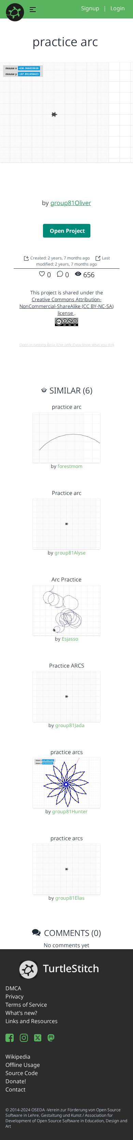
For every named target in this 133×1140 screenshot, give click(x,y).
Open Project (67, 230)
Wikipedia (17, 1056)
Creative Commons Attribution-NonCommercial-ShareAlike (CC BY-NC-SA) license (66, 306)
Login (117, 8)
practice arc (67, 407)
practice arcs (66, 752)
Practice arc (67, 493)
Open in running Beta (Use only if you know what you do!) (66, 344)
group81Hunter (70, 811)
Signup (90, 8)
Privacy (14, 996)
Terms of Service (26, 1004)
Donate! (15, 1081)
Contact (15, 1089)
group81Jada (70, 725)
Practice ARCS (66, 665)
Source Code (21, 1073)
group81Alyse (70, 552)
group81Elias (70, 898)
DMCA (13, 988)
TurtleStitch (71, 968)
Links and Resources (31, 1021)
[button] (33, 10)
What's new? (21, 1013)
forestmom (70, 466)
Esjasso (70, 638)
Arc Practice (66, 579)
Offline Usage (22, 1065)
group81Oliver (70, 203)
